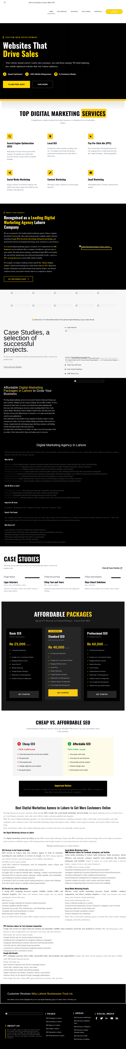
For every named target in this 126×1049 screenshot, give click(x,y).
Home (51, 11)
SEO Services (62, 11)
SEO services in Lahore (12, 852)
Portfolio (98, 11)
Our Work (43, 84)
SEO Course (86, 11)
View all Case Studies (111, 568)
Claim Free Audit (16, 84)
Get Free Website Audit (17, 279)
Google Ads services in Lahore (15, 928)
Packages (74, 11)
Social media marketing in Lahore (79, 855)
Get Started (24, 694)
